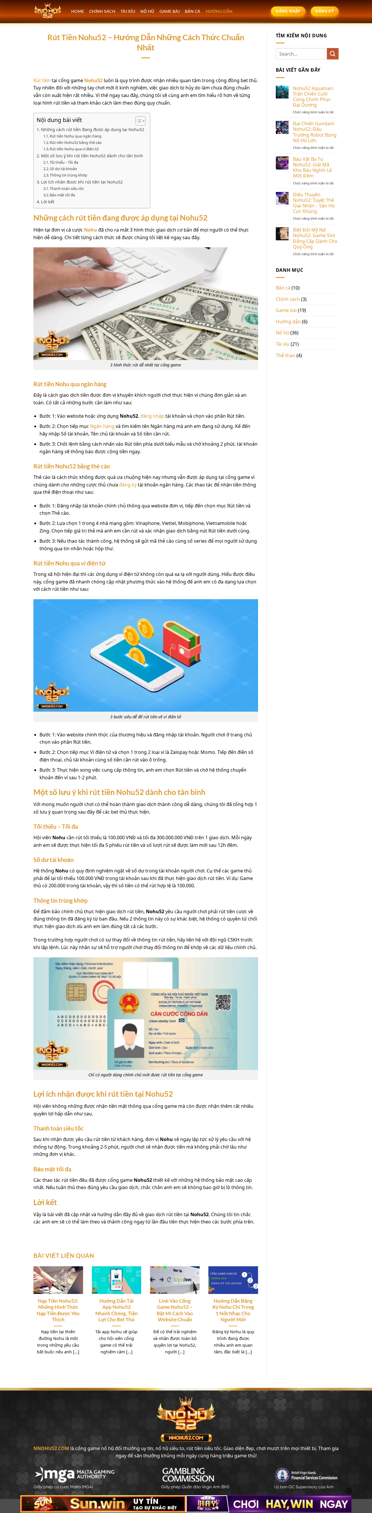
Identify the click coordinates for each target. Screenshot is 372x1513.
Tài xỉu (282, 344)
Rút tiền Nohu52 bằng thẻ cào (76, 142)
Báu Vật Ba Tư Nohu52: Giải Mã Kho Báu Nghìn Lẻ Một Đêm (312, 167)
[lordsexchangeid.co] (47, 11)
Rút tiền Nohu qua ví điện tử (74, 148)
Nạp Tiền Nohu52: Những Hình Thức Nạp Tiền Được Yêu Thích (58, 1310)
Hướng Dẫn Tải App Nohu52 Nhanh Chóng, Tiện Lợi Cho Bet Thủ (116, 1310)
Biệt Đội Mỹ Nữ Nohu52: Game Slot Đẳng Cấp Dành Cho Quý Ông (315, 238)
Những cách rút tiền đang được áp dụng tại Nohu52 (92, 129)
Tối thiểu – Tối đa (64, 162)
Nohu (90, 230)
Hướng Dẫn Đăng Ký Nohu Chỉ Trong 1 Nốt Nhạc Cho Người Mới (233, 1310)
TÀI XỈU (128, 11)
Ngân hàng (102, 426)
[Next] (250, 1306)
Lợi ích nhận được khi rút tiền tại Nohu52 (82, 182)
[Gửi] (333, 53)
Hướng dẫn (288, 321)
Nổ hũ (282, 332)
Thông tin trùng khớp (68, 175)
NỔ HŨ (147, 11)
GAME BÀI (170, 11)
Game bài (286, 310)
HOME (77, 11)
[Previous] (41, 1306)
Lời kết (47, 201)
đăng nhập (152, 416)
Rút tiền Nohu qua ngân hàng (75, 136)
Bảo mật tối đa (62, 194)
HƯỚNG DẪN (219, 11)
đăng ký (128, 485)
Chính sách (102, 11)
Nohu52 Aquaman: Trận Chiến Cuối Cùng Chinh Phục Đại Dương (313, 97)
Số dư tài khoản (63, 168)
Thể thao (285, 355)
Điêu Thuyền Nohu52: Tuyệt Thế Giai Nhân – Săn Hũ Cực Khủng (314, 203)
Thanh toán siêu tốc (67, 188)
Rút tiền (42, 80)
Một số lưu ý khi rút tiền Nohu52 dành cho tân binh (92, 155)
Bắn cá (283, 288)
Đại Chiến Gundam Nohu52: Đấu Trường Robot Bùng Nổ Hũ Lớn (315, 132)
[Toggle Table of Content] (137, 121)
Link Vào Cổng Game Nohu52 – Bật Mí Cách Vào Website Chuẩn (175, 1310)
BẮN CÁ (193, 11)
